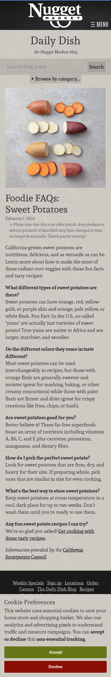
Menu (101, 24)
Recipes (86, 589)
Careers (26, 589)
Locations (74, 582)
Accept (55, 652)
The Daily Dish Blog (56, 589)
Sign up (54, 582)
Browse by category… (57, 79)
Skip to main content (25, 4)
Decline (55, 666)
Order (92, 582)
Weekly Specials (28, 582)
